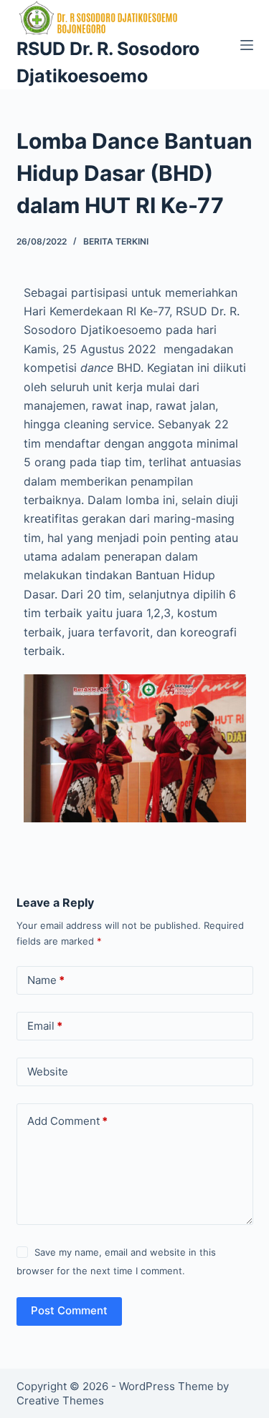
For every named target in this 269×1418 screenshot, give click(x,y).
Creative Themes (60, 1400)
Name (46, 980)
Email (44, 1026)
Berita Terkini (115, 241)
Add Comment (67, 1121)
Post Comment (69, 1310)
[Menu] (246, 45)
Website (47, 1071)
